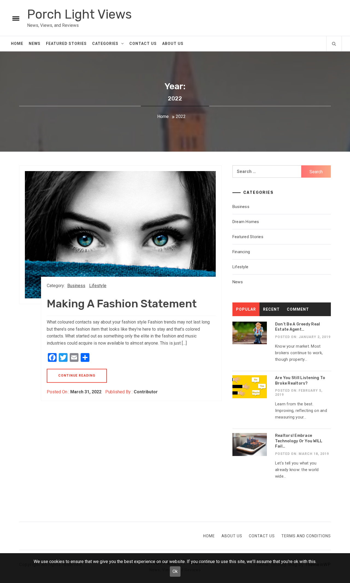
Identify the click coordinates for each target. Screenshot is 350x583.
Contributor (146, 391)
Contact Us (143, 43)
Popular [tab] (246, 309)
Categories (105, 43)
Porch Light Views (79, 14)
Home (17, 43)
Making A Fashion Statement (122, 303)
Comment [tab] (298, 309)
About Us (172, 43)
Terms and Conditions (306, 536)
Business (76, 285)
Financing (241, 251)
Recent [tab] (271, 309)
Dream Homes (245, 221)
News (34, 43)
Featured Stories (66, 43)
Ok (175, 571)
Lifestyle (97, 285)
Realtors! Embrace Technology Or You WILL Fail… (299, 441)
